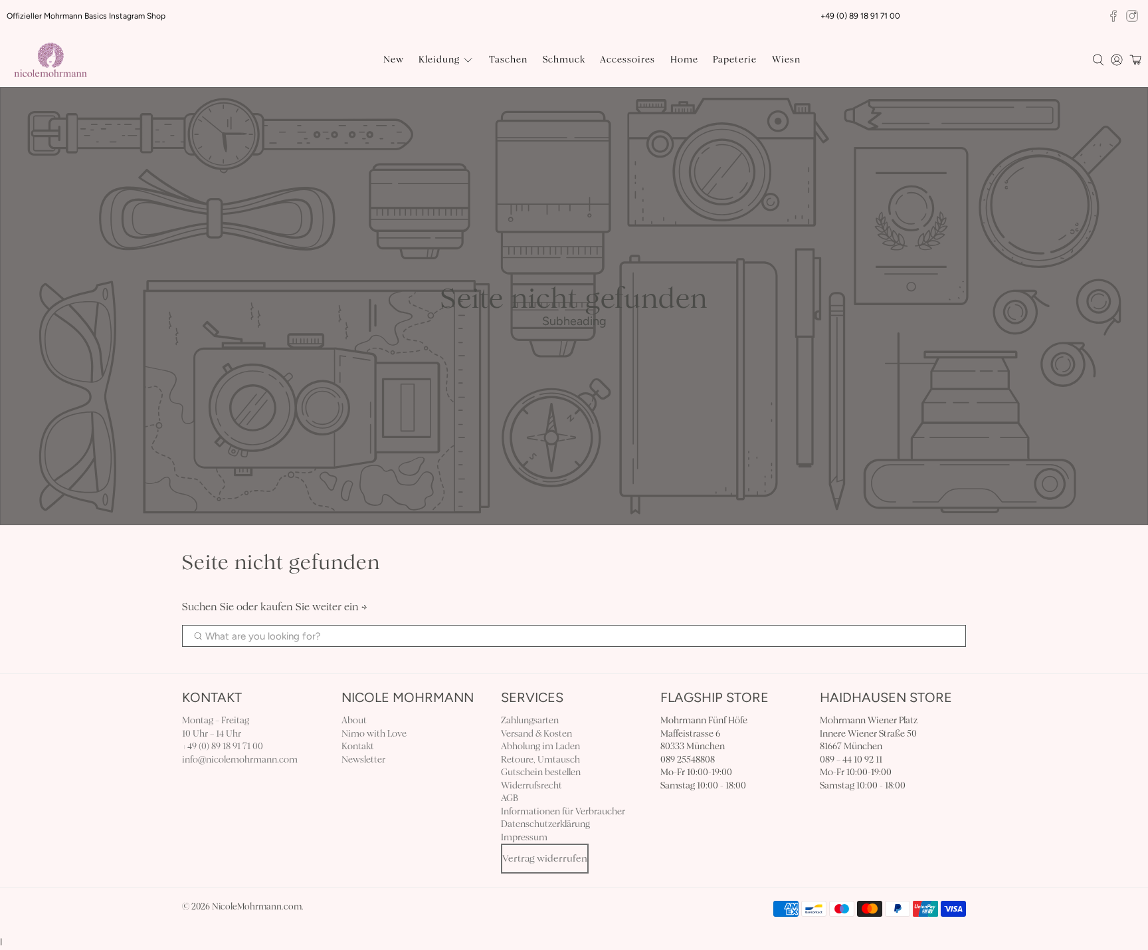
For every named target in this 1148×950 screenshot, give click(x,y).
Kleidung (439, 59)
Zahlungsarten (530, 720)
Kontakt (357, 746)
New (393, 59)
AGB (509, 798)
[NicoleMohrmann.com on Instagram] (1132, 16)
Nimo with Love (374, 733)
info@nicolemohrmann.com (240, 759)
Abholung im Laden (540, 746)
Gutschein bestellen (541, 772)
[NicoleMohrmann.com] (50, 60)
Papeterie (735, 59)
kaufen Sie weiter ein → (313, 606)
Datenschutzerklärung (545, 824)
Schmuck (564, 59)
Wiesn (786, 59)
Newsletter (363, 759)
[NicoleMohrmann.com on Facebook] (1113, 16)
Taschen (508, 59)
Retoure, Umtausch (540, 759)
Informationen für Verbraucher (563, 811)
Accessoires (627, 59)
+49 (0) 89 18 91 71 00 (222, 746)
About (354, 720)
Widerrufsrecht (531, 785)
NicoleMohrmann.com (257, 906)
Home (684, 59)
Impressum (524, 837)
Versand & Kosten (536, 733)
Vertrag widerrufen (544, 858)
